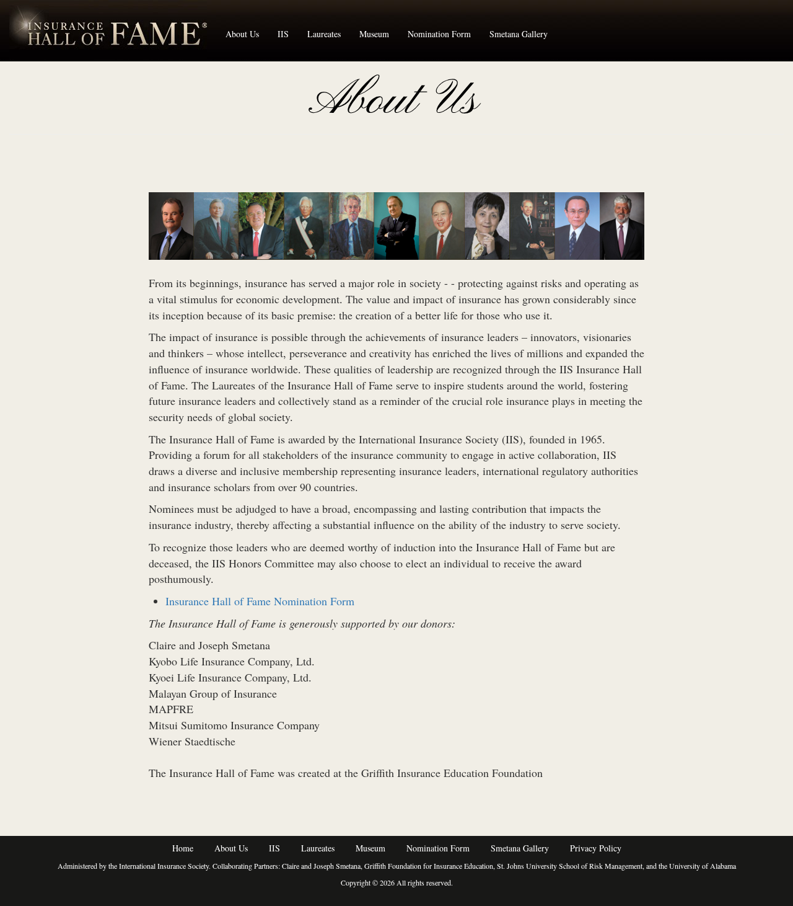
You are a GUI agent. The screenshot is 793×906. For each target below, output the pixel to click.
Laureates (324, 34)
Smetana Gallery (518, 34)
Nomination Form (439, 34)
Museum (374, 34)
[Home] (112, 30)
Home (182, 848)
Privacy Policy (595, 848)
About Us (242, 34)
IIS (283, 34)
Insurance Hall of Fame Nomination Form (259, 600)
